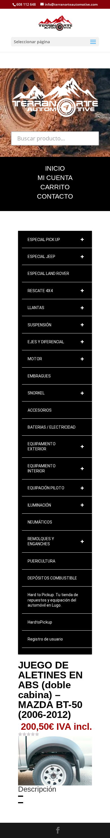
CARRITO (55, 187)
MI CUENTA (55, 177)
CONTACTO (55, 196)
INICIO (55, 168)
